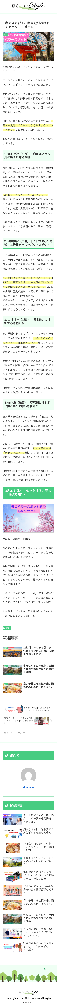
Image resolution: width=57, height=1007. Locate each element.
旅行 (8, 628)
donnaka (28, 787)
